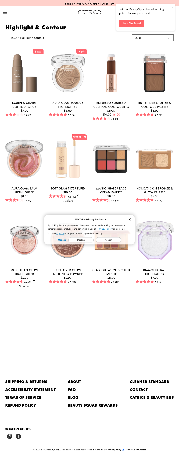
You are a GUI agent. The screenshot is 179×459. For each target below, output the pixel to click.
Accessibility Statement (30, 389)
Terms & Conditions (96, 449)
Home (13, 38)
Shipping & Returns (26, 381)
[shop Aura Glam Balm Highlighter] (24, 159)
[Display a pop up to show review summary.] (78, 196)
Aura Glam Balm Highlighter (24, 190)
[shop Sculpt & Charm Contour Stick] (24, 73)
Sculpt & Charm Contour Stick (24, 104)
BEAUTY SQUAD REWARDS (93, 405)
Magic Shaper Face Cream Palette (111, 190)
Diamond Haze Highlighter (154, 271)
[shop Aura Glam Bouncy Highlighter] (68, 73)
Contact (139, 389)
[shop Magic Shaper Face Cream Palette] (111, 159)
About (74, 381)
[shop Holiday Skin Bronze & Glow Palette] (155, 159)
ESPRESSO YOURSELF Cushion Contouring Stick (111, 106)
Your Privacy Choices (135, 449)
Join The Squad (132, 23)
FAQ (72, 389)
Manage (62, 240)
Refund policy (20, 405)
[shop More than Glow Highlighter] (24, 240)
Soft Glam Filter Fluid (68, 188)
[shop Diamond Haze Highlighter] (155, 240)
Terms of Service (23, 397)
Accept (108, 240)
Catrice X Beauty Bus (152, 397)
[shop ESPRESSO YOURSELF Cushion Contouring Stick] (111, 73)
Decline (81, 240)
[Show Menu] (5, 12)
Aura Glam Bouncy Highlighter (67, 104)
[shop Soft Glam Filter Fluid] (68, 159)
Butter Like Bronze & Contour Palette (154, 104)
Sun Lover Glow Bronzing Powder (68, 271)
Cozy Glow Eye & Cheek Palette (111, 271)
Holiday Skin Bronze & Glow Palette (155, 190)
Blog (73, 397)
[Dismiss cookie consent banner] (130, 220)
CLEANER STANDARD (149, 381)
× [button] (172, 7)
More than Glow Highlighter (24, 271)
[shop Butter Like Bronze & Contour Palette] (155, 73)
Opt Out (60, 233)
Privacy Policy (105, 228)
